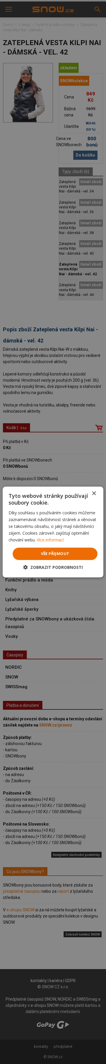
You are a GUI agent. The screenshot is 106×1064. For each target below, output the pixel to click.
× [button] (94, 493)
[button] (53, 567)
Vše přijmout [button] (55, 553)
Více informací (50, 540)
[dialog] (53, 532)
